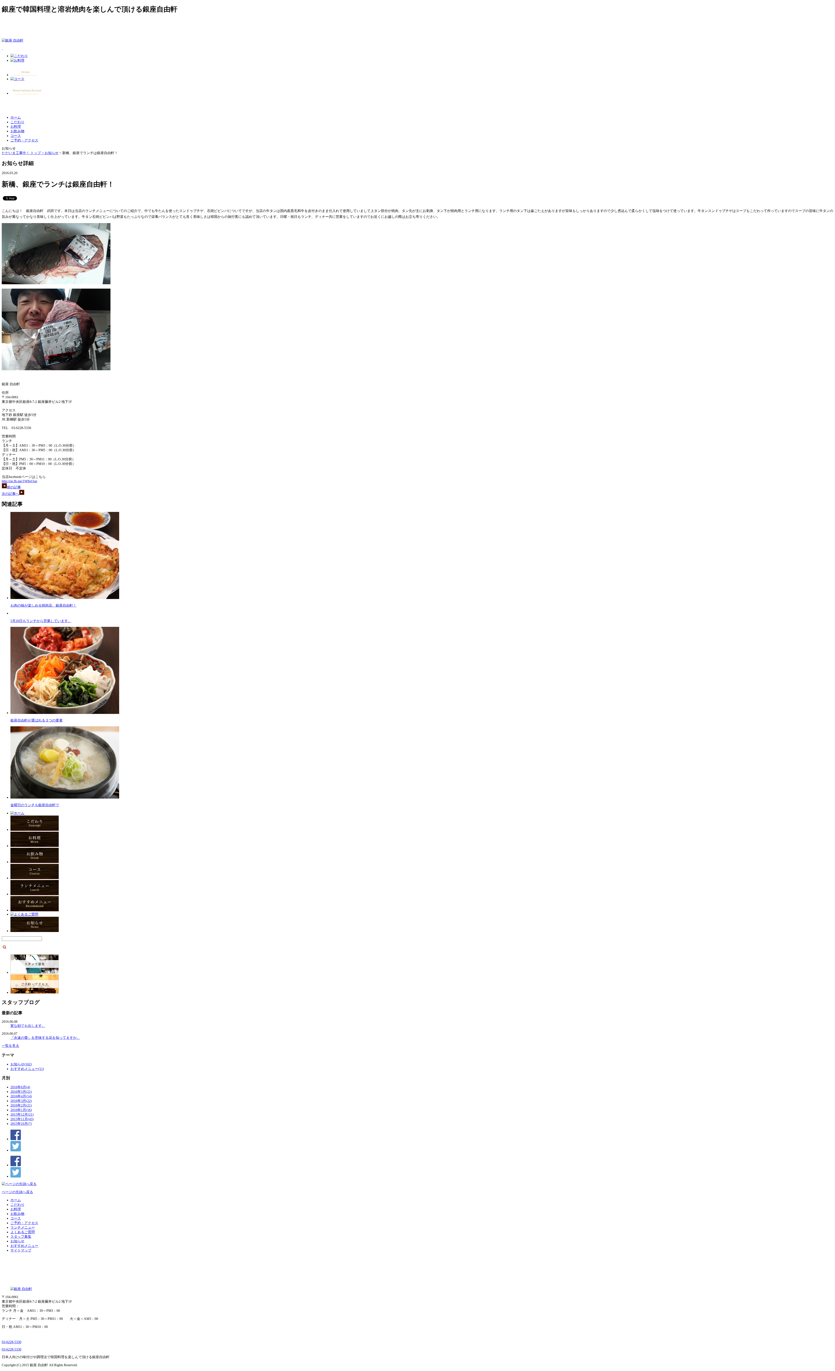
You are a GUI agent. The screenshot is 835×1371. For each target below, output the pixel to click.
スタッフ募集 (20, 1236)
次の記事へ (10, 494)
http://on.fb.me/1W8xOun (19, 481)
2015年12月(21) (21, 1114)
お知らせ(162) (21, 1064)
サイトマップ (20, 1250)
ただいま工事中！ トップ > (23, 153)
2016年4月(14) (21, 1096)
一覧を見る (10, 1046)
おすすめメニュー (24, 1246)
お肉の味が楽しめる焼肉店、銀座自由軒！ (43, 605)
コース (15, 136)
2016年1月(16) (21, 1110)
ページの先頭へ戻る (17, 1192)
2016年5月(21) (21, 1091)
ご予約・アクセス (24, 140)
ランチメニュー (22, 1227)
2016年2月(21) (21, 1105)
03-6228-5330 (11, 1342)
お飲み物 (17, 131)
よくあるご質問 (22, 1232)
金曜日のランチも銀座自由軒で (34, 805)
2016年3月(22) (21, 1101)
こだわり (17, 122)
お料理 (15, 126)
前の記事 (14, 487)
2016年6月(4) (20, 1087)
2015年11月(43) (21, 1119)
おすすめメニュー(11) (27, 1069)
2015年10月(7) (21, 1123)
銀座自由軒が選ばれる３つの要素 (36, 720)
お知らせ (51, 153)
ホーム (15, 117)
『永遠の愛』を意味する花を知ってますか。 (45, 1038)
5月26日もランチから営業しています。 (40, 621)
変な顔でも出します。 (27, 1026)
